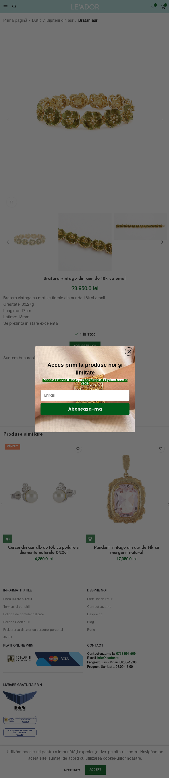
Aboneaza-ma (85, 409)
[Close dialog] (129, 351)
